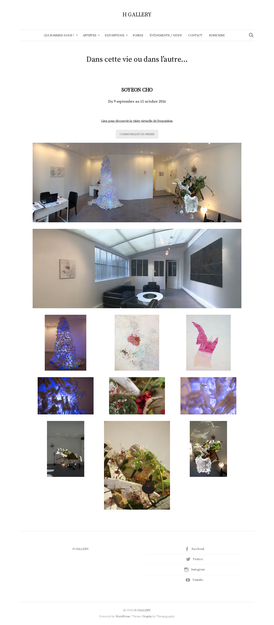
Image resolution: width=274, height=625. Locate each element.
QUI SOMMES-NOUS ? (59, 35)
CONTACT (195, 35)
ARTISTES (89, 35)
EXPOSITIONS (114, 35)
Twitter (198, 559)
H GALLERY (136, 14)
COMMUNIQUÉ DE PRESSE (137, 134)
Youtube (198, 580)
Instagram (198, 569)
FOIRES (138, 35)
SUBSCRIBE (217, 35)
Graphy (147, 616)
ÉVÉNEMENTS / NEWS (166, 35)
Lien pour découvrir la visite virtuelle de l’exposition (137, 121)
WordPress (123, 616)
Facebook (198, 549)
